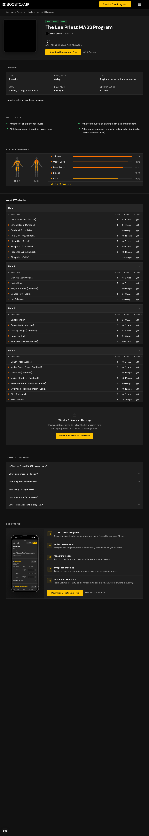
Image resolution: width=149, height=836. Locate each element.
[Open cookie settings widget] (4, 831)
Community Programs (15, 12)
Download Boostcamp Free (63, 52)
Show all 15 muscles (61, 184)
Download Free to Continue (74, 435)
